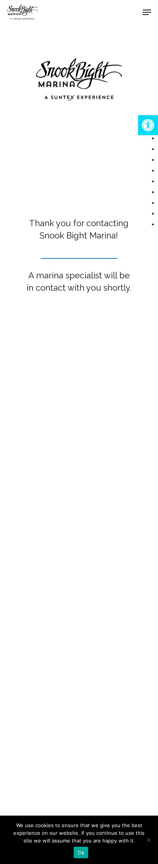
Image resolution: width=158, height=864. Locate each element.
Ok (80, 852)
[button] (148, 125)
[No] (148, 840)
